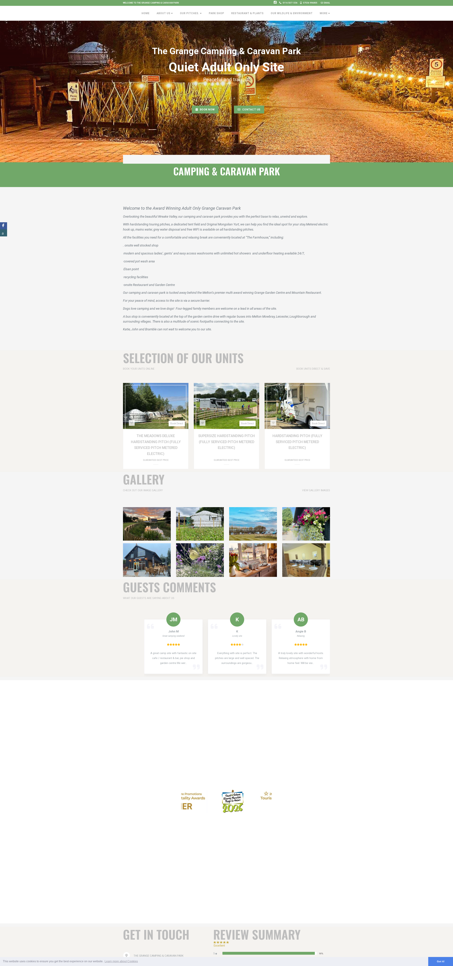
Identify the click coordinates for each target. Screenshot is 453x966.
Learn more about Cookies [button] (121, 961)
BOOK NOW (207, 109)
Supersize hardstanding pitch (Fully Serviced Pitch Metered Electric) (226, 442)
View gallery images (316, 490)
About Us (164, 13)
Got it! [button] (441, 961)
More (324, 13)
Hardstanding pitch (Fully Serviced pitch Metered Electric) (297, 442)
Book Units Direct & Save (313, 368)
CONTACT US (251, 109)
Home (146, 13)
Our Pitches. (190, 13)
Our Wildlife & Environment (292, 13)
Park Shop (216, 13)
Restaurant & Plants (247, 13)
